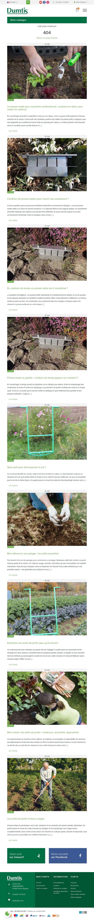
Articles (73, 888)
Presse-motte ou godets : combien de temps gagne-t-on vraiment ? (42, 377)
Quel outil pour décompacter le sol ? (26, 467)
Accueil (38, 882)
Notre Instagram (76, 897)
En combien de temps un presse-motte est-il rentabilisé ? (37, 288)
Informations (60, 877)
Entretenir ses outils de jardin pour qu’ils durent (32, 643)
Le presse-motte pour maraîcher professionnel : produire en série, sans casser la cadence (45, 108)
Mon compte (42, 877)
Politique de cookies (60, 888)
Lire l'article (13, 131)
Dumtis (74, 877)
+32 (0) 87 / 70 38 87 (62, 2)
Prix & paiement (58, 882)
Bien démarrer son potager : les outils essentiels (33, 553)
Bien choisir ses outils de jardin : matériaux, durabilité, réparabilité (43, 732)
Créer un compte (41, 888)
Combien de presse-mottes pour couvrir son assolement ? (38, 198)
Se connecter (40, 885)
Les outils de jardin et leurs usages (25, 818)
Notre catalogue (18, 20)
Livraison (56, 885)
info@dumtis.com (17, 901)
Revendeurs (75, 885)
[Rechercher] (28, 2)
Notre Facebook (76, 891)
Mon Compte (81, 2)
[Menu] (85, 10)
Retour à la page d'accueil (47, 38)
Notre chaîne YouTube (78, 894)
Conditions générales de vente (60, 892)
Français (13, 2)
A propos (74, 882)
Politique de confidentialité (36, 911)
